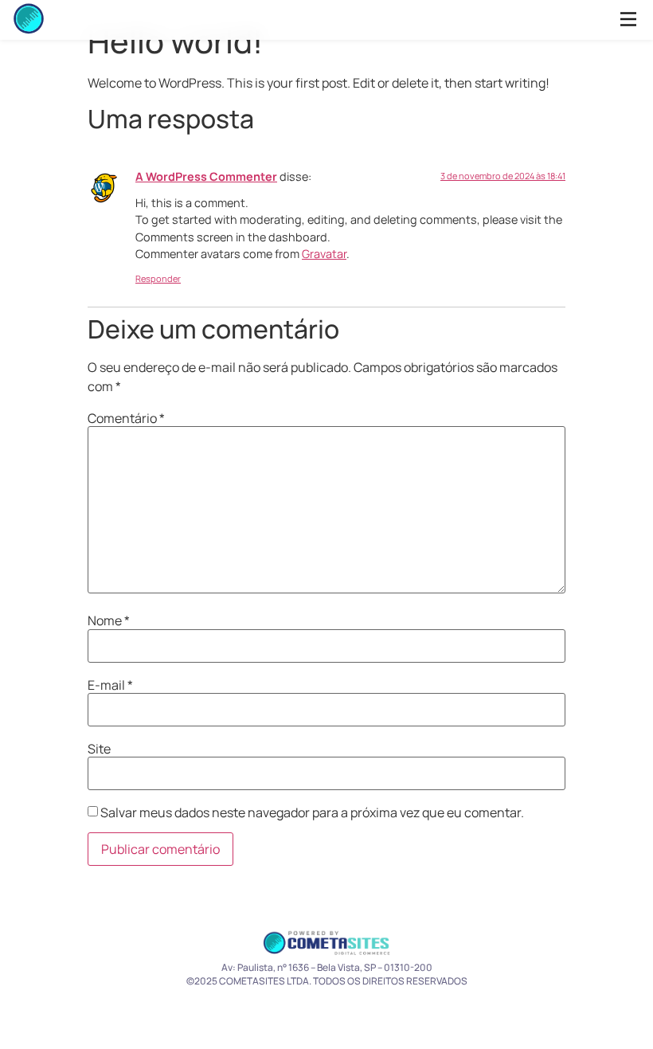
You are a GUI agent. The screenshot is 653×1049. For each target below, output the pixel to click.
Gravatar (324, 253)
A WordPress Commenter (206, 176)
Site (99, 748)
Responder (158, 278)
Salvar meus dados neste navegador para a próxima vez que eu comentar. (312, 812)
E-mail (110, 685)
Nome (109, 620)
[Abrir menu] (628, 20)
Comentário (126, 418)
